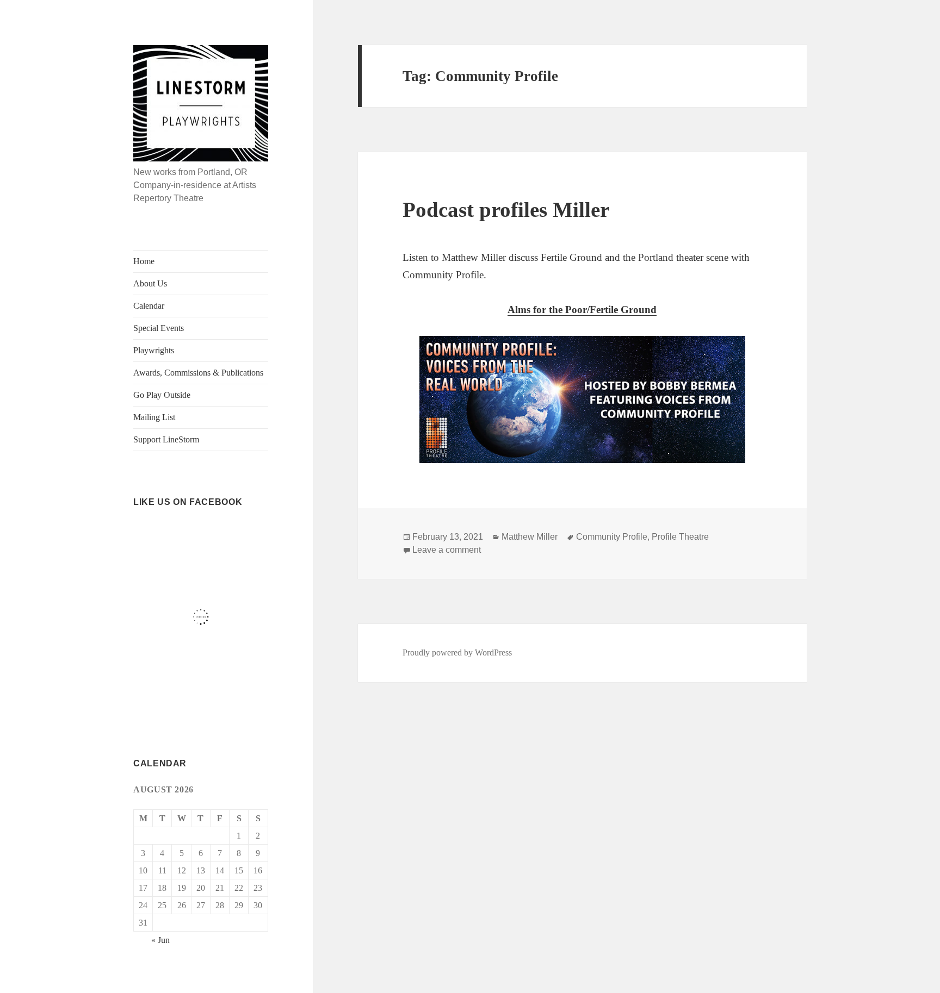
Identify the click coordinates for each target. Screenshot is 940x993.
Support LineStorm (166, 439)
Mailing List (154, 417)
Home (143, 261)
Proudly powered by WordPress (457, 652)
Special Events (158, 328)
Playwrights (153, 350)
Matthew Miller (530, 536)
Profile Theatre (680, 536)
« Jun (160, 940)
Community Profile (611, 536)
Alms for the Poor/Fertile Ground (582, 309)
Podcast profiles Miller (506, 209)
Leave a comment (446, 549)
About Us (150, 283)
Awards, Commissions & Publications (198, 372)
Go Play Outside (161, 394)
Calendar (148, 305)
